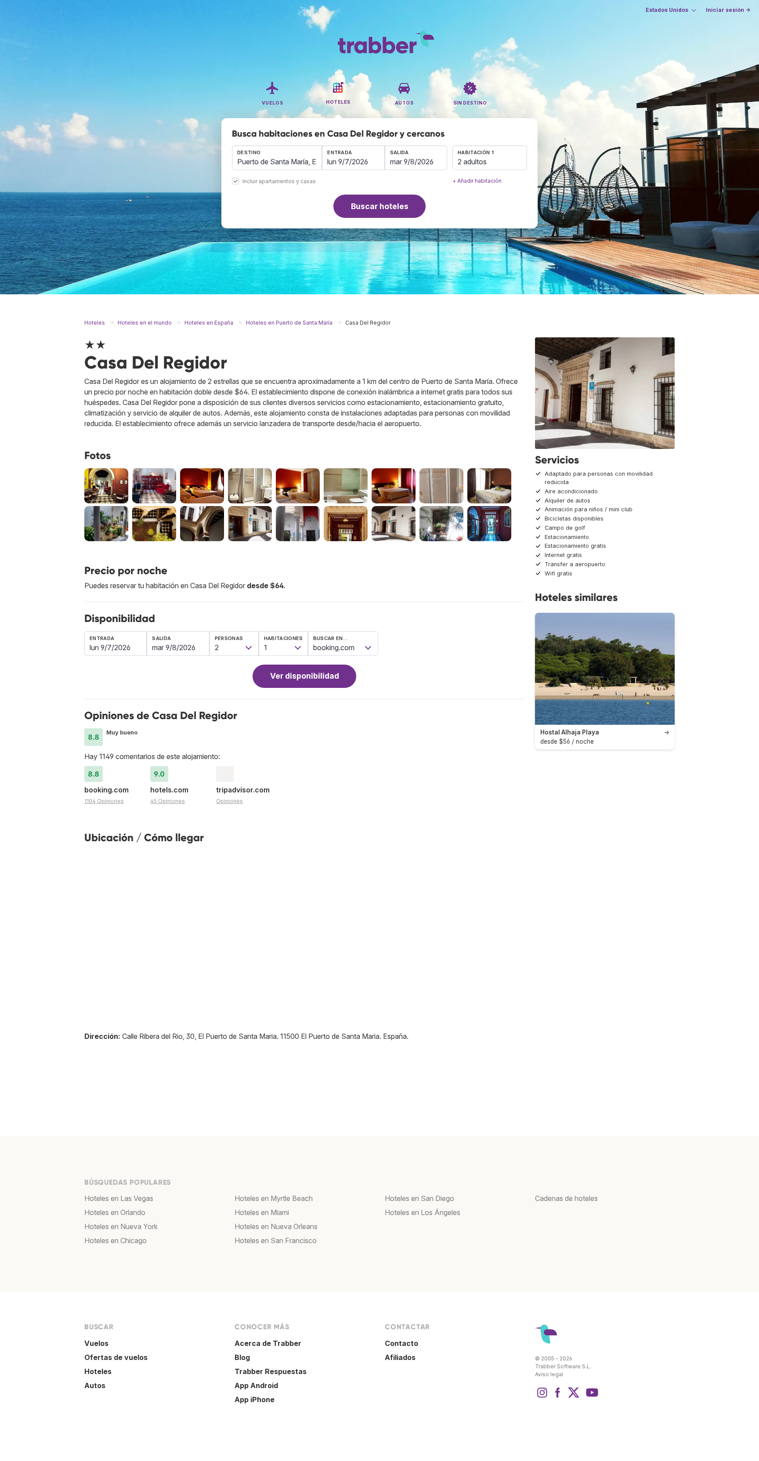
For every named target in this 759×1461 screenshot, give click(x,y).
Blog (242, 1357)
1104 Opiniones (104, 801)
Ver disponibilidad (304, 675)
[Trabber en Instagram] (542, 1396)
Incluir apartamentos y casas (279, 181)
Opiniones (229, 801)
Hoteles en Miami (262, 1212)
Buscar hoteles (379, 206)
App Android (256, 1385)
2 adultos (472, 161)
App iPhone (255, 1399)
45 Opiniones (167, 801)
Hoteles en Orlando (114, 1212)
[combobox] (277, 157)
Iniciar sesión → (728, 10)
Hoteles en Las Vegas (118, 1198)
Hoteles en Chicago (115, 1240)
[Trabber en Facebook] (558, 1396)
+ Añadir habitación (477, 180)
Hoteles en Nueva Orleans (276, 1226)
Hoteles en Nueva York (121, 1226)
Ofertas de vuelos (116, 1357)
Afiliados (400, 1357)
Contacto (401, 1343)
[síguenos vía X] (574, 1396)
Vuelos (96, 1343)
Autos (94, 1385)
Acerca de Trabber (268, 1343)
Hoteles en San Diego (419, 1198)
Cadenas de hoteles (566, 1198)
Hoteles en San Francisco (276, 1240)
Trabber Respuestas (271, 1371)
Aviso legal (549, 1374)
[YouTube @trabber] (590, 1396)
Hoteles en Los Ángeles (422, 1212)
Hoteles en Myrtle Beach (274, 1198)
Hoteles (98, 1371)
